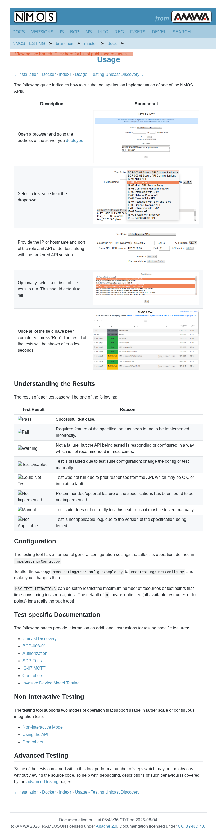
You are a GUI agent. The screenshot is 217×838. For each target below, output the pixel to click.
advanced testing (42, 781)
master (90, 43)
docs (112, 43)
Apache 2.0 (106, 826)
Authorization (34, 653)
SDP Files (32, 661)
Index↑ (66, 74)
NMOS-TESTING (28, 43)
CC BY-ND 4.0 (191, 826)
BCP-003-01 (34, 646)
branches (64, 43)
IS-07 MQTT (34, 668)
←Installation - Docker (35, 74)
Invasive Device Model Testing (51, 683)
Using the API (35, 734)
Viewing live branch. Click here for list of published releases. (71, 54)
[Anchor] (98, 383)
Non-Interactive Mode (42, 727)
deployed (74, 140)
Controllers (32, 675)
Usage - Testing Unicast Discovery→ (109, 74)
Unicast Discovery (39, 638)
